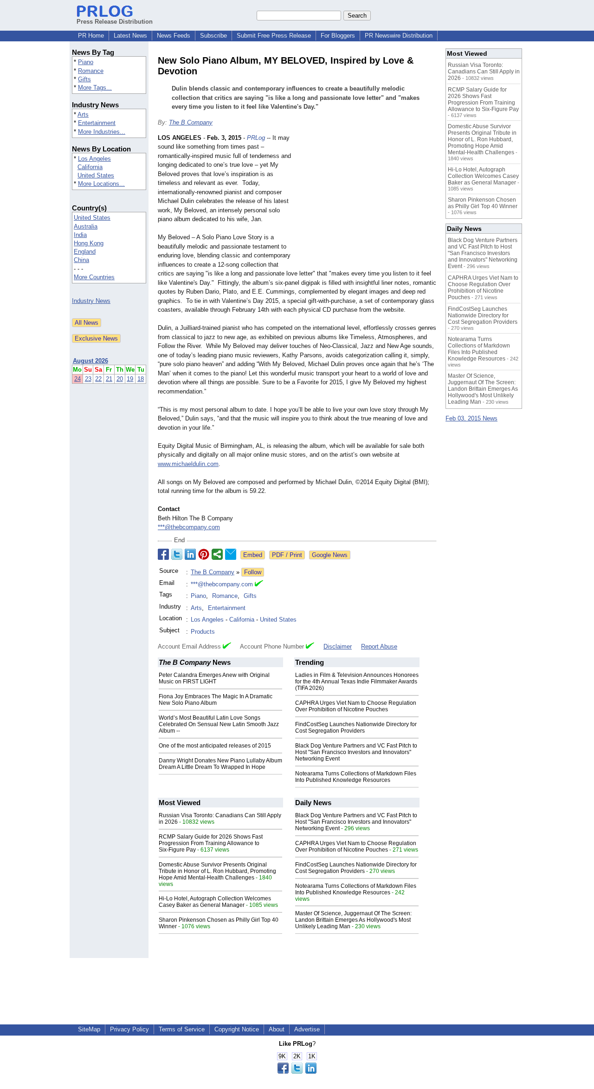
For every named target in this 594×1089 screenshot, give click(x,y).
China (81, 259)
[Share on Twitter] (176, 554)
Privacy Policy (129, 1029)
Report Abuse (379, 646)
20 (119, 378)
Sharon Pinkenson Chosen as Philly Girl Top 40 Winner (482, 203)
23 (88, 378)
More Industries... (101, 131)
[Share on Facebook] (163, 554)
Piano (85, 62)
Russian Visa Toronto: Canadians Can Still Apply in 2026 (484, 71)
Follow (252, 572)
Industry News (91, 300)
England (85, 251)
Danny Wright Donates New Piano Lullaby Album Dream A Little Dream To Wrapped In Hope (220, 763)
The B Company (191, 122)
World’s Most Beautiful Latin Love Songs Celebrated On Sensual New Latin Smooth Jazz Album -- (219, 724)
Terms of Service (182, 1029)
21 (109, 378)
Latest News (130, 35)
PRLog (256, 137)
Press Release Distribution (115, 21)
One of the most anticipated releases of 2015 (215, 745)
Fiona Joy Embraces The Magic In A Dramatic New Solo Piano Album (215, 699)
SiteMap (89, 1029)
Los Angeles (94, 158)
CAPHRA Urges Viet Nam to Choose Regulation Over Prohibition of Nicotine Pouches (355, 706)
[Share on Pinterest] (203, 554)
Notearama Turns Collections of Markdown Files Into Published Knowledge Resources (355, 776)
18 (140, 378)
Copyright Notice (236, 1029)
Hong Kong (88, 243)
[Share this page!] (297, 1071)
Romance (90, 70)
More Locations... (101, 183)
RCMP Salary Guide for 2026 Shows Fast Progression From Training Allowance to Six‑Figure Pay (211, 843)
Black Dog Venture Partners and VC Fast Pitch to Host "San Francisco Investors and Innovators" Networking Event (356, 752)
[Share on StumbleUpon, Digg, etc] (217, 554)
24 (77, 378)
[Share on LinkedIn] (190, 554)
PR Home (91, 35)
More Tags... (95, 87)
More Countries (94, 277)
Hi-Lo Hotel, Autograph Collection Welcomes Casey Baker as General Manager (215, 901)
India (80, 234)
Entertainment (97, 122)
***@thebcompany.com (189, 527)
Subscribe (213, 35)
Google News (330, 554)
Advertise (307, 1029)
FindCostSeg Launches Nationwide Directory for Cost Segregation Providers (356, 727)
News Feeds (173, 35)
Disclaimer (337, 646)
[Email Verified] (259, 584)
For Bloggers (338, 35)
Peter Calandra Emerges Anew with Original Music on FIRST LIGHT (214, 678)
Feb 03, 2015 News (471, 418)
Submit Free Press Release (274, 35)
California (90, 167)
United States (95, 175)
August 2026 (90, 360)
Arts (83, 114)
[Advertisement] (366, 202)
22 (98, 378)
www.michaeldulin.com (188, 463)
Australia (85, 226)
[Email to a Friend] (230, 554)
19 (130, 378)
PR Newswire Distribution (399, 35)
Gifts (84, 79)
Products (203, 631)
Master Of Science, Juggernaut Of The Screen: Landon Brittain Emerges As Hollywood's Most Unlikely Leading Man (353, 920)
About (276, 1029)
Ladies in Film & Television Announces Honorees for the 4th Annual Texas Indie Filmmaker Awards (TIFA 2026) (357, 681)
